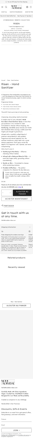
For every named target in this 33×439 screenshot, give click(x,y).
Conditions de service (23, 435)
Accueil (3, 80)
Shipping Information (8, 227)
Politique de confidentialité (8, 435)
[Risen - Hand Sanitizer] (16, 285)
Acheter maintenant (16, 199)
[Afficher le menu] (2, 7)
